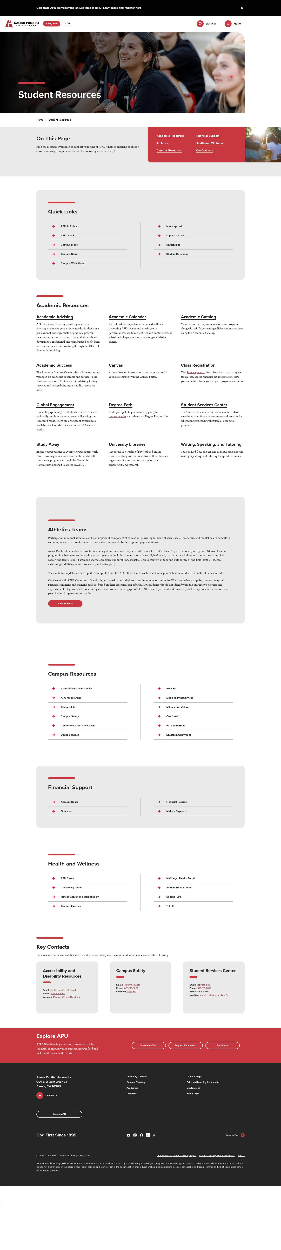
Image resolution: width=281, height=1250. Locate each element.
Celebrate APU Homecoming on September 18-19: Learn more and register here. (89, 8)
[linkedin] (148, 1135)
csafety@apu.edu (131, 985)
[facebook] (141, 1135)
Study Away (47, 444)
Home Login (193, 1093)
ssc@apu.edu (203, 985)
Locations (132, 1093)
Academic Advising (54, 317)
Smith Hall (131, 991)
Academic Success (54, 365)
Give (68, 23)
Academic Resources (170, 136)
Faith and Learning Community (203, 1082)
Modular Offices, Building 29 (214, 995)
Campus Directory (136, 1082)
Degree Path (120, 405)
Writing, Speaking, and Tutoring (211, 444)
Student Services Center (204, 405)
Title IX (241, 1155)
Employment (193, 1088)
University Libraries (127, 444)
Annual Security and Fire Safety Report (176, 1155)
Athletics (162, 143)
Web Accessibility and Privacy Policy (217, 1155)
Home (40, 120)
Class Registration (198, 365)
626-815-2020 (204, 988)
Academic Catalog (198, 317)
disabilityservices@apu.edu (63, 990)
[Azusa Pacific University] (22, 23)
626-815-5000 (131, 988)
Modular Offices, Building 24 (67, 997)
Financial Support (207, 136)
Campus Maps (194, 1076)
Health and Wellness (209, 143)
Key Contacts (204, 150)
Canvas (116, 365)
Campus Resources (169, 150)
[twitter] (154, 1135)
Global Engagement (55, 405)
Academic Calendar (127, 317)
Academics (132, 1088)
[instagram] (135, 1135)
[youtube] (128, 1135)
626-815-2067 (58, 993)
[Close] (242, 7)
